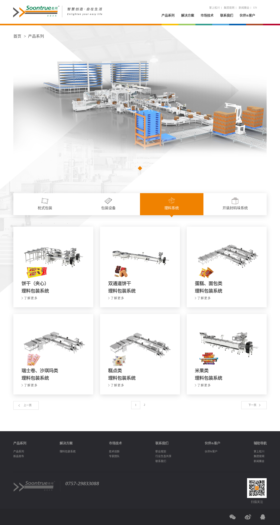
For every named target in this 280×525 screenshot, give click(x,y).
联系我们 (226, 15)
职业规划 (160, 451)
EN (255, 7)
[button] (140, 168)
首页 (17, 36)
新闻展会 (244, 7)
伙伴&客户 (247, 15)
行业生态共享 (163, 456)
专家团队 (114, 456)
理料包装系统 (68, 451)
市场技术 (207, 15)
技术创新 (114, 451)
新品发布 (18, 456)
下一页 (252, 405)
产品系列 (168, 15)
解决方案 (187, 15)
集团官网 (229, 7)
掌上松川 (214, 7)
